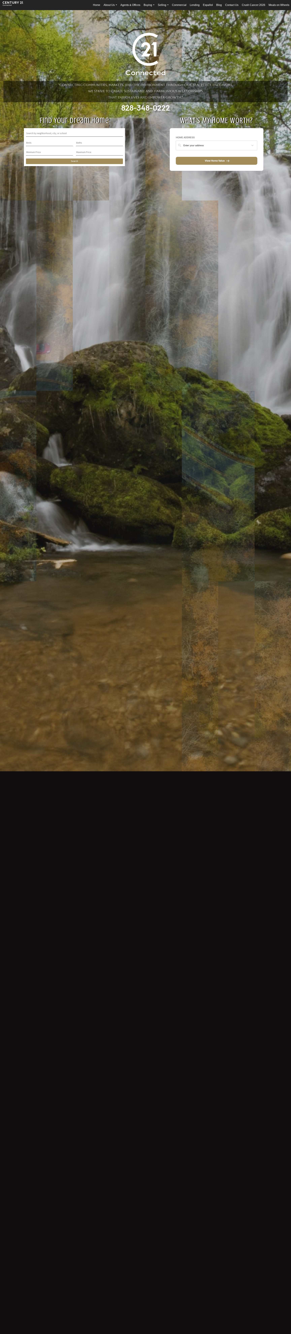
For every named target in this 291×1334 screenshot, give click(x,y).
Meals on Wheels (279, 5)
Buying (150, 7)
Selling (164, 7)
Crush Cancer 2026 (253, 5)
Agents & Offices (130, 5)
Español (208, 5)
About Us (111, 7)
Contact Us (231, 5)
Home (96, 5)
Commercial (179, 5)
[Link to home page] (15, 5)
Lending (195, 5)
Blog (219, 5)
